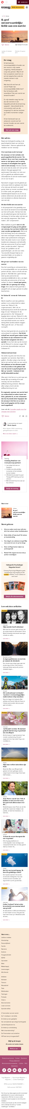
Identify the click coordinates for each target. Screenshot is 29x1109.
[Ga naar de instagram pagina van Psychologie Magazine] (20, 1070)
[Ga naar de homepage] (6, 8)
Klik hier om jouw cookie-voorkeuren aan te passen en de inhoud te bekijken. (13, 1099)
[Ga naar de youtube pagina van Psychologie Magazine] (14, 1070)
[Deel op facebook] (20, 416)
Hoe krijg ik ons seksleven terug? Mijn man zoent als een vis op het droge (15, 542)
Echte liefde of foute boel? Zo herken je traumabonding (15, 536)
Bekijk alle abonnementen (14, 596)
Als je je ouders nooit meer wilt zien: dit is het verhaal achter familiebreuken (16, 530)
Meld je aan (14, 1049)
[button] (23, 2)
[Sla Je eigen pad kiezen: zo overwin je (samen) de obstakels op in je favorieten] (25, 643)
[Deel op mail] (23, 416)
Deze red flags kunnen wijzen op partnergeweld (14, 548)
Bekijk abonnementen (18, 7)
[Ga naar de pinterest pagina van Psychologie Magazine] (25, 1070)
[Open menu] (27, 7)
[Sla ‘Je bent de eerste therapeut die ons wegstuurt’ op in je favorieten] (25, 821)
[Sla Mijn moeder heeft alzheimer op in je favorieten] (25, 611)
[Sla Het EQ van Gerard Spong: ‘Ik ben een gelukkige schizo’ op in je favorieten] (25, 855)
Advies (7, 16)
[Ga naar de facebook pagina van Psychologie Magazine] (4, 1070)
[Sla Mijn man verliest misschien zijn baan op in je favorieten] (25, 749)
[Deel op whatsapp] (26, 416)
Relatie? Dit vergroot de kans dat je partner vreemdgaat (15, 553)
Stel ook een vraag (12, 130)
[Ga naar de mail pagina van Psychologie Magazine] (9, 1070)
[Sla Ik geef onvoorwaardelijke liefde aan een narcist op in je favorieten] (9, 509)
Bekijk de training (12, 488)
